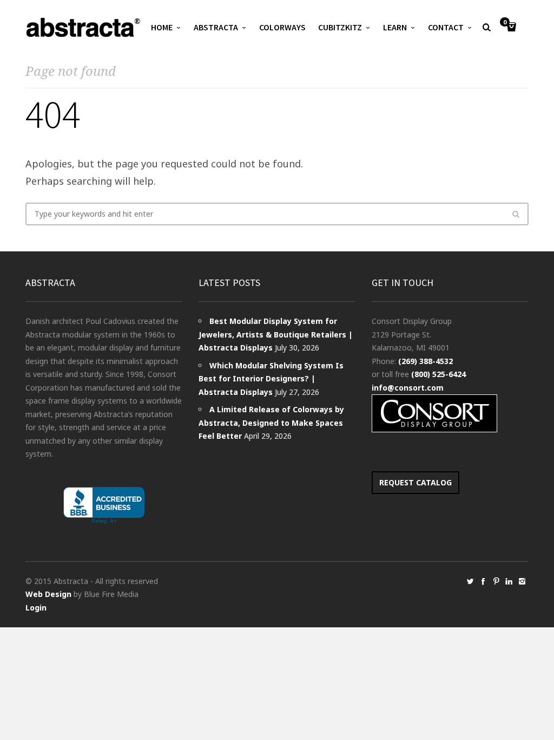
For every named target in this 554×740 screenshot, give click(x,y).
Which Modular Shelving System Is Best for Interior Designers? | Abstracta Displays (271, 378)
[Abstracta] (83, 27)
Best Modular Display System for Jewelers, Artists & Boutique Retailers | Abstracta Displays (276, 334)
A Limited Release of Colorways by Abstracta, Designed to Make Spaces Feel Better (271, 422)
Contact (446, 27)
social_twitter (470, 581)
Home (162, 27)
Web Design (48, 594)
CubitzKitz (340, 27)
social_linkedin (509, 581)
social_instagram (522, 581)
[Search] (515, 214)
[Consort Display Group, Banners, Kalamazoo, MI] (103, 505)
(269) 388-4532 (425, 361)
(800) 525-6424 (438, 374)
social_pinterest (496, 581)
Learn (395, 27)
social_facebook (483, 581)
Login (36, 607)
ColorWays (282, 27)
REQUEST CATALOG (415, 482)
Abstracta (216, 27)
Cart (504, 23)
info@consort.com (408, 387)
